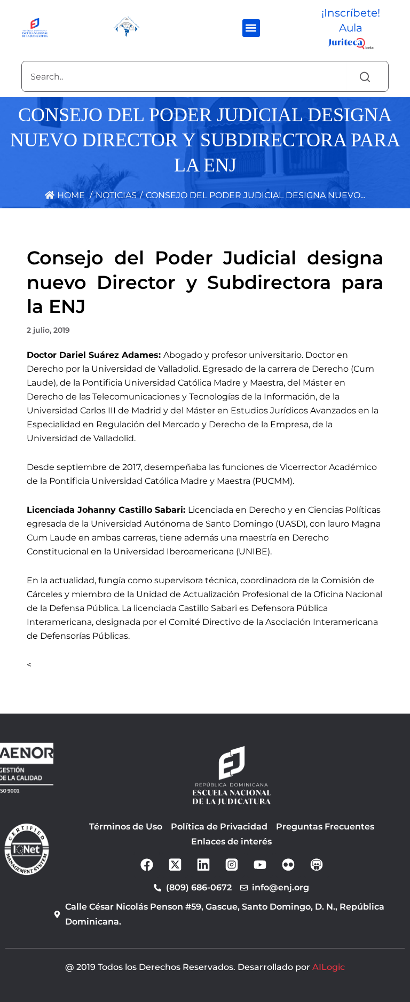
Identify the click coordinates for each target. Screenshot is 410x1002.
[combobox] (184, 76)
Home (70, 195)
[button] (251, 28)
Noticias (116, 195)
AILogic (328, 967)
